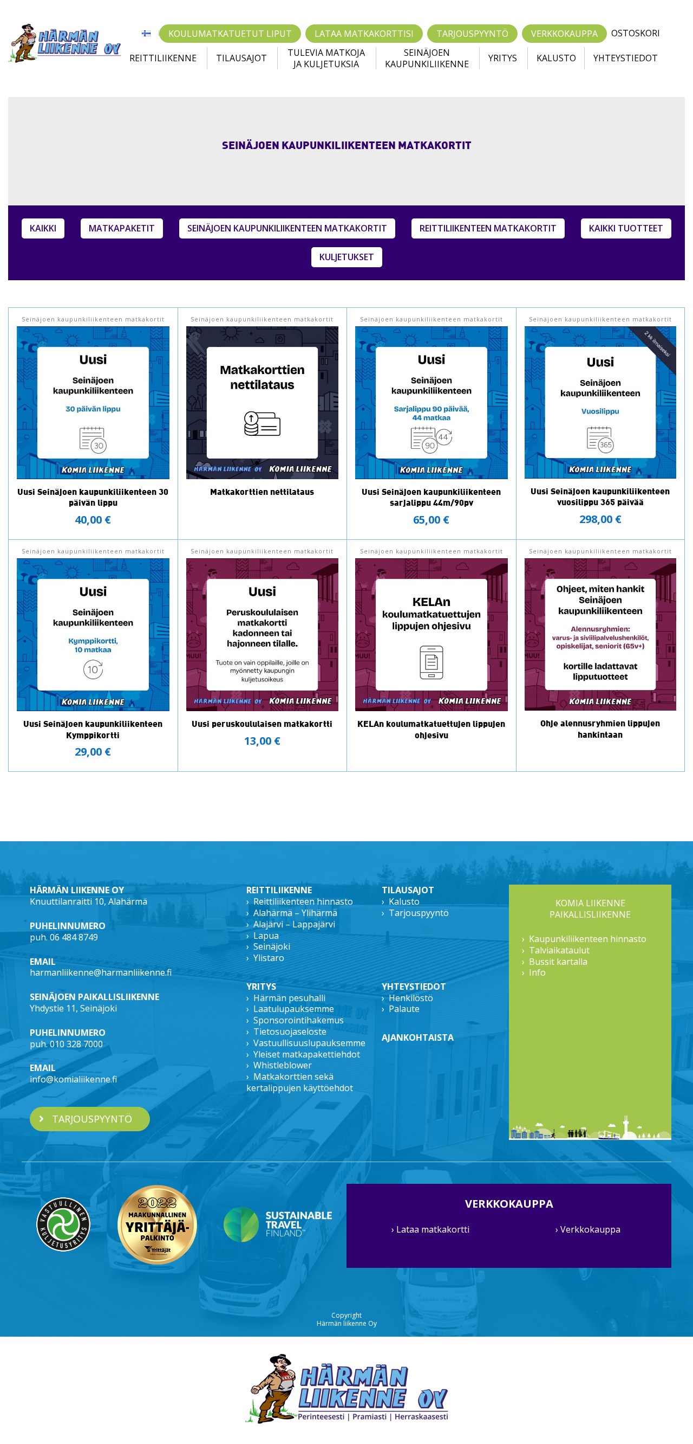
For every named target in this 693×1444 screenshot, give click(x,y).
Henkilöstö (411, 998)
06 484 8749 (74, 937)
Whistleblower (282, 1065)
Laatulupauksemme (293, 1009)
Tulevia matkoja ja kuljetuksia (326, 58)
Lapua (266, 936)
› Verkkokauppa (587, 1229)
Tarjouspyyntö (472, 34)
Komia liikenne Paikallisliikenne (590, 909)
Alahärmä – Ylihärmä (295, 913)
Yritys (502, 58)
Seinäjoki (271, 946)
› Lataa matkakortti (430, 1229)
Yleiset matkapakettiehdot (306, 1054)
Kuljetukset (346, 257)
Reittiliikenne (163, 58)
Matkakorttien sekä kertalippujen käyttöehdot (299, 1082)
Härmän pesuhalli (289, 998)
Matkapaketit (122, 228)
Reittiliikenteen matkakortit (488, 228)
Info (537, 972)
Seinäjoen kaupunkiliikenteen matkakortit (287, 228)
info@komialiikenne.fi (73, 1079)
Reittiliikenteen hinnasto (303, 901)
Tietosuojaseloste (289, 1031)
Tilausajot (241, 58)
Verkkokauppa (564, 34)
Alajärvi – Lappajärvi (294, 924)
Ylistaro (268, 958)
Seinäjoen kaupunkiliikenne (427, 58)
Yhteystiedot (625, 58)
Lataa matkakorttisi (364, 34)
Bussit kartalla (558, 962)
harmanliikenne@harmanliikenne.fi (101, 972)
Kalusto (556, 58)
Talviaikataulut (559, 950)
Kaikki (43, 228)
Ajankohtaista (418, 1037)
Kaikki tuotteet (626, 228)
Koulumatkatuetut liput (230, 34)
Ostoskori (635, 33)
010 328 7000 (76, 1044)
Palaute (404, 1009)
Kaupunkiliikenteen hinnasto (587, 939)
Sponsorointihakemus (298, 1020)
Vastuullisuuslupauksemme (309, 1043)
